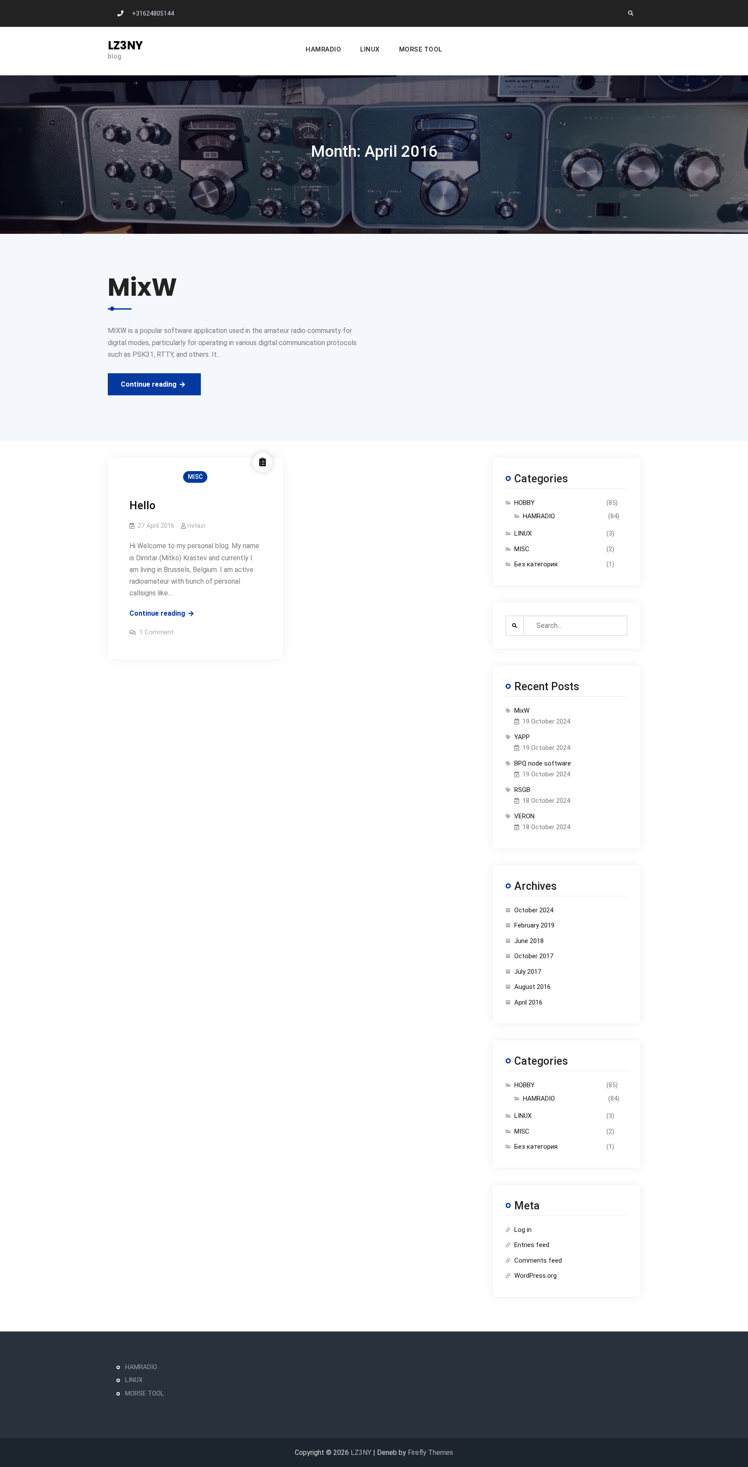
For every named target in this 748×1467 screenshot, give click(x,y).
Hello (142, 505)
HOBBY (524, 503)
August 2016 (532, 987)
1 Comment (156, 632)
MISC (195, 476)
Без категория (536, 564)
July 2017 (527, 972)
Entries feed (531, 1245)
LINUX (370, 49)
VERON (524, 816)
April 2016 (528, 1002)
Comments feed (538, 1260)
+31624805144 (153, 13)
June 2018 (529, 941)
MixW (521, 710)
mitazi (196, 526)
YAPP (522, 737)
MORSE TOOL (420, 49)
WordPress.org (535, 1276)
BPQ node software (542, 763)
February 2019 (534, 925)
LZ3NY (125, 45)
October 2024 (533, 910)
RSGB (522, 790)
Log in (523, 1230)
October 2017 (533, 956)
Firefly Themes (430, 1452)
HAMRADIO (323, 49)
